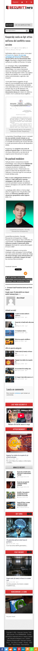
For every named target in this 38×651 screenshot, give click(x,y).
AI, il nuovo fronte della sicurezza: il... (24, 377)
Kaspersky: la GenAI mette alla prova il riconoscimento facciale (24, 473)
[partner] (19, 22)
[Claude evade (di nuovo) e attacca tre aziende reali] (9, 354)
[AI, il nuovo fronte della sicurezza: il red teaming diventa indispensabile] (9, 380)
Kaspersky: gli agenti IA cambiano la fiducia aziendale (23, 483)
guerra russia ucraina (20, 279)
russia (14, 281)
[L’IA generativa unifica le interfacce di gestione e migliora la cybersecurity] (19, 537)
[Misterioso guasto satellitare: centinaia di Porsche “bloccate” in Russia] (9, 342)
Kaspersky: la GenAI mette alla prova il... (24, 323)
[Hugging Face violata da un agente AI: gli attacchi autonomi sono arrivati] (9, 362)
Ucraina (27, 281)
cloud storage (21, 277)
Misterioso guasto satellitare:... (23, 339)
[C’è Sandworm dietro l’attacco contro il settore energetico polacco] (9, 333)
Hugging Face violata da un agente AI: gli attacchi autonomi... (17, 456)
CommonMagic (9, 279)
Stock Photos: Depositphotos (21, 644)
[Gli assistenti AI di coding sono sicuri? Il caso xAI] (9, 371)
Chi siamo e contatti (16, 642)
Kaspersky (10, 55)
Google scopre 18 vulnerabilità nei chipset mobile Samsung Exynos (17, 293)
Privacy (26, 642)
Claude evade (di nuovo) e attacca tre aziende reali (18, 579)
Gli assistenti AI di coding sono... (23, 368)
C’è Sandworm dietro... (21, 331)
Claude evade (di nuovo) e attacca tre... (23, 352)
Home (8, 642)
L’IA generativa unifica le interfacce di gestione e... (16, 541)
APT (9, 277)
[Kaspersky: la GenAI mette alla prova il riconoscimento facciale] (9, 325)
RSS (17, 49)
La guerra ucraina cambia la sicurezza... (22, 314)
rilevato (15, 56)
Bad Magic (14, 277)
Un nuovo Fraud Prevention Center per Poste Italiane (18, 288)
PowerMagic (8, 281)
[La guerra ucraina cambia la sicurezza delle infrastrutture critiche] (9, 316)
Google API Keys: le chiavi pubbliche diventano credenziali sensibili (23, 503)
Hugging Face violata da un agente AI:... (23, 361)
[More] (25, 273)
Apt (25, 48)
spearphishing (20, 281)
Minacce (13, 49)
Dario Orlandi (19, 48)
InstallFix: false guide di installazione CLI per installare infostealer (23, 493)
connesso (18, 393)
